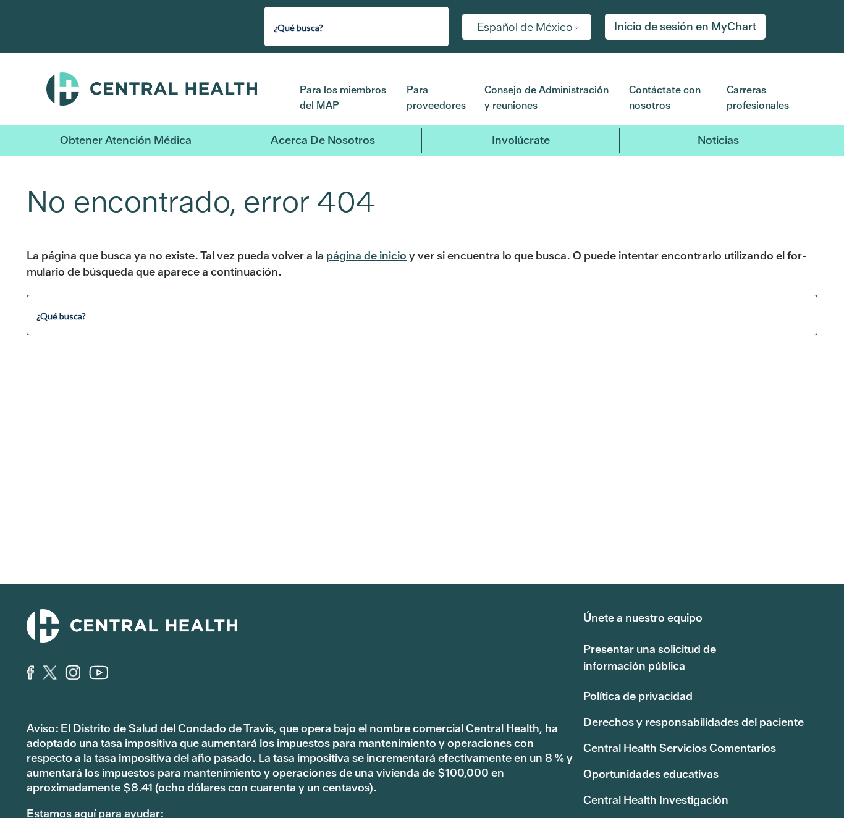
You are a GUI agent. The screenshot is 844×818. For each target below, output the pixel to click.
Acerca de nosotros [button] (323, 140)
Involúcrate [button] (521, 140)
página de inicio (366, 255)
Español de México (525, 27)
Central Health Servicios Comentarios (679, 748)
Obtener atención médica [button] (126, 140)
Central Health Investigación (655, 800)
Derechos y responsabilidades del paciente (693, 722)
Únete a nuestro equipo (643, 617)
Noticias (718, 140)
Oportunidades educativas (651, 774)
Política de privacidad (638, 696)
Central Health (163, 89)
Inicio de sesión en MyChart (685, 26)
